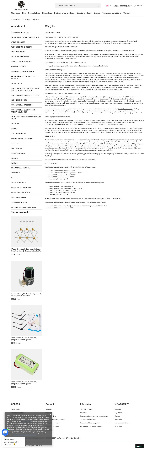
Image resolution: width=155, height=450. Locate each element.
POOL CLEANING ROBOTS (21, 62)
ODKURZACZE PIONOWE (20, 168)
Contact (126, 13)
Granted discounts (52, 426)
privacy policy (26, 421)
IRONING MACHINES (19, 100)
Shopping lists (51, 416)
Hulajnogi (14, 163)
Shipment (83, 413)
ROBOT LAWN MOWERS (20, 57)
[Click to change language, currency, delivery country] (108, 5)
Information (85, 404)
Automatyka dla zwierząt (20, 32)
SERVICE (14, 129)
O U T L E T (15, 143)
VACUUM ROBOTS (18, 42)
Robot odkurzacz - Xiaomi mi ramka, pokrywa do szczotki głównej (24, 339)
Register (49, 409)
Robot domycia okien (18, 197)
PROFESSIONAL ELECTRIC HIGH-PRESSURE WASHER (24, 111)
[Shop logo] (21, 5)
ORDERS (15, 404)
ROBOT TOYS (16, 83)
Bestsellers (47, 13)
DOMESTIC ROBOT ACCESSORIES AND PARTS (26, 118)
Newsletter (49, 430)
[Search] (98, 5)
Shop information (86, 409)
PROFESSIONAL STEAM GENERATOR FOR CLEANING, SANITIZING (25, 89)
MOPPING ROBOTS (18, 66)
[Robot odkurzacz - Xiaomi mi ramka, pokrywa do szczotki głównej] (26, 320)
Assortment (18, 26)
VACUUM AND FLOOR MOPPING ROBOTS (23, 77)
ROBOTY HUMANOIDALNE (21, 192)
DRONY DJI (15, 173)
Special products (84, 13)
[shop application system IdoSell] (139, 446)
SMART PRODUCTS (18, 153)
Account (50, 404)
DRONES (14, 158)
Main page (15, 13)
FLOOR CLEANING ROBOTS (21, 47)
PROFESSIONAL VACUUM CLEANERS (25, 95)
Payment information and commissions (94, 416)
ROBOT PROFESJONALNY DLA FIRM (25, 37)
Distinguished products (64, 13)
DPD (117, 85)
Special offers (34, 13)
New (24, 13)
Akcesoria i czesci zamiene (20, 212)
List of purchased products (55, 419)
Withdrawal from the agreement (91, 426)
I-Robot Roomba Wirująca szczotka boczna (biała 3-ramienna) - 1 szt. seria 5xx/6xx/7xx (26, 250)
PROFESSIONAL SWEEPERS (21, 105)
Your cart (49, 413)
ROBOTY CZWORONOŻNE (21, 187)
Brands (97, 13)
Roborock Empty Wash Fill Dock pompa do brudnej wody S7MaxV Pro (26, 295)
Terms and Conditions (88, 419)
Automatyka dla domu (19, 202)
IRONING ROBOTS (18, 52)
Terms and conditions (111, 13)
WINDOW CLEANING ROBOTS (22, 71)
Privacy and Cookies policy (89, 423)
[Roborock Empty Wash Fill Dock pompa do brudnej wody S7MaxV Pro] (26, 276)
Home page (26, 19)
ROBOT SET (15, 124)
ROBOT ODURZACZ (18, 183)
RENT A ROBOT (17, 148)
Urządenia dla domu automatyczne (23, 207)
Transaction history (52, 423)
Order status (15, 409)
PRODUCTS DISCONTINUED (21, 138)
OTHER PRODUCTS (18, 134)
